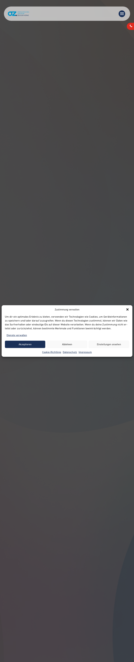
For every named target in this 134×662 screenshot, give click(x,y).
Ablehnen (67, 344)
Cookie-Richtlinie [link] (51, 352)
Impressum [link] (85, 352)
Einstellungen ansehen (109, 344)
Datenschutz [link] (70, 352)
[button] (127, 309)
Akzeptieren (25, 344)
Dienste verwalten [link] (17, 335)
